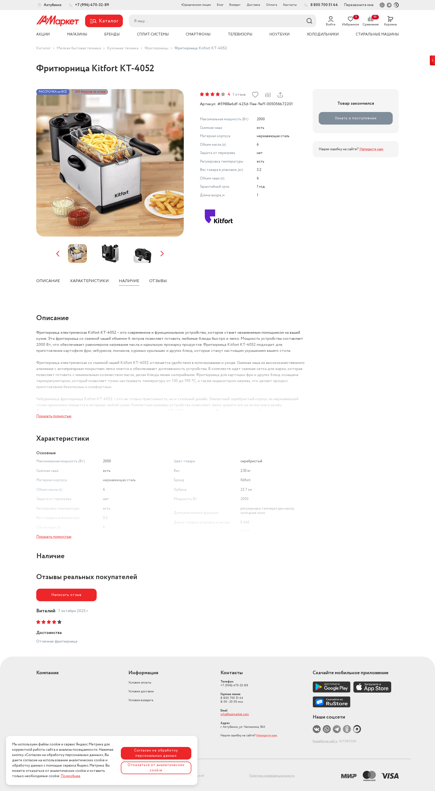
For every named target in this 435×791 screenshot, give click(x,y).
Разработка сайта (325, 741)
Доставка (253, 5)
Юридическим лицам (196, 5)
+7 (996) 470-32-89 (234, 683)
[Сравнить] (267, 94)
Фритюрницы (156, 48)
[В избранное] (255, 94)
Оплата (271, 5)
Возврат (235, 5)
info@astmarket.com (235, 714)
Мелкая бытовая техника (79, 48)
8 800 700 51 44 (232, 698)
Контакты (290, 5)
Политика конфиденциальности (272, 776)
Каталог (43, 48)
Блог (220, 5)
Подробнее (70, 776)
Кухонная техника (122, 48)
